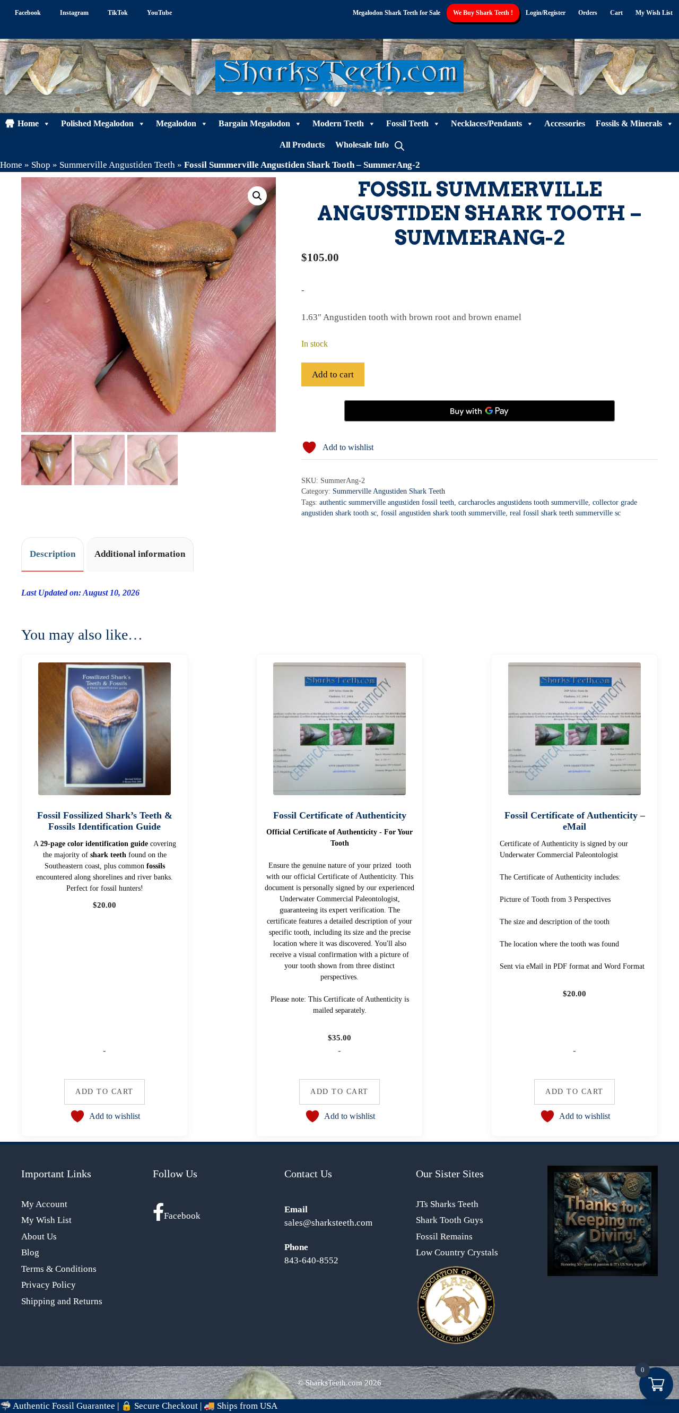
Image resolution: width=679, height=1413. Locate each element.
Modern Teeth (338, 123)
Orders (587, 12)
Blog (30, 1252)
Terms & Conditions (59, 1269)
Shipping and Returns (61, 1301)
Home (28, 123)
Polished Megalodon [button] (97, 123)
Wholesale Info (362, 144)
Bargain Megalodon (254, 123)
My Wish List (654, 12)
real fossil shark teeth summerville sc (565, 513)
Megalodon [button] (176, 123)
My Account (44, 1204)
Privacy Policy (48, 1285)
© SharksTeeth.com (330, 1382)
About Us (39, 1236)
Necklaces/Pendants (486, 123)
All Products (302, 144)
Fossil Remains (444, 1236)
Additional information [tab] (139, 554)
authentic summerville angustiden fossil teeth (386, 502)
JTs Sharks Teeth (447, 1204)
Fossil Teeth (407, 123)
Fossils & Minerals (629, 123)
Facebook (182, 1216)
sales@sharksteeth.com (328, 1223)
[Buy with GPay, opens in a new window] (479, 410)
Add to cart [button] (104, 1091)
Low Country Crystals (457, 1252)
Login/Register (545, 12)
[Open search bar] (399, 145)
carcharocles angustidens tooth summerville (523, 502)
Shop (40, 165)
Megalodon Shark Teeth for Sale (396, 12)
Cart (616, 12)
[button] (257, 195)
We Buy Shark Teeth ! (483, 12)
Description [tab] (52, 554)
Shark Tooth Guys (449, 1220)
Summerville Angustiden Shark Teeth (389, 491)
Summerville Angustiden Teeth (117, 165)
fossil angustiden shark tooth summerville (443, 513)
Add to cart (333, 374)
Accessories (564, 123)
